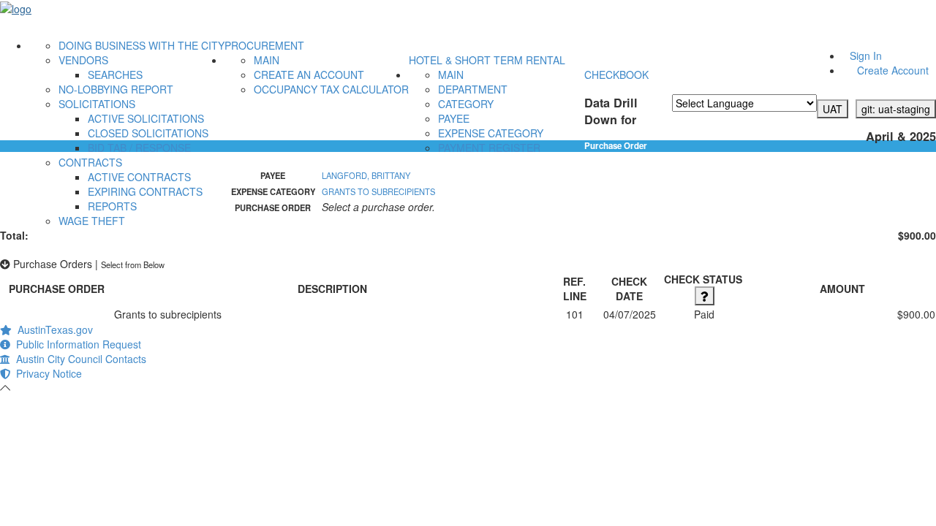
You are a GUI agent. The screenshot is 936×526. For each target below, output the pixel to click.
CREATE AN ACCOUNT (309, 74)
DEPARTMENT (472, 89)
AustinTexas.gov (52, 329)
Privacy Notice (46, 373)
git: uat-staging (895, 109)
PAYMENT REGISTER (489, 147)
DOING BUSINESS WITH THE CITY (141, 45)
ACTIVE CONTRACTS (139, 176)
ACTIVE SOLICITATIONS (146, 118)
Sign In (866, 55)
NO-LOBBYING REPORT (115, 89)
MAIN (266, 60)
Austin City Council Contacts (78, 358)
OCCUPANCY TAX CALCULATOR (331, 89)
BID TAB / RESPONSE (139, 147)
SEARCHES (115, 74)
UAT (832, 109)
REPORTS (112, 206)
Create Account (893, 70)
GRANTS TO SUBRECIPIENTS (378, 191)
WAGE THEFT (91, 220)
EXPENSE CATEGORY (490, 133)
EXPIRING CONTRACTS (145, 191)
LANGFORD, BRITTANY (366, 175)
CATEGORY (466, 103)
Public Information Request (75, 344)
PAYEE (453, 118)
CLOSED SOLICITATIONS (148, 133)
